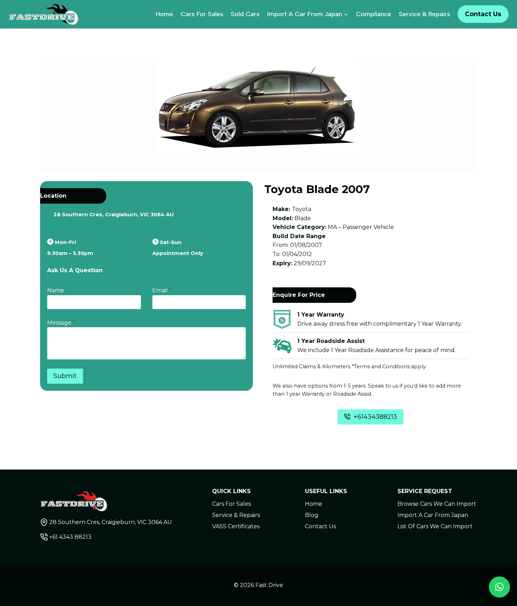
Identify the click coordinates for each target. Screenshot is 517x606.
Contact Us (483, 14)
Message (61, 322)
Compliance (373, 14)
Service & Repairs (424, 14)
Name (55, 290)
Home (164, 14)
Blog (311, 515)
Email (161, 290)
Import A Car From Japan (432, 515)
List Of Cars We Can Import (435, 526)
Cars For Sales (202, 14)
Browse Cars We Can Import (436, 503)
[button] (499, 587)
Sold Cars (245, 14)
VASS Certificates (236, 526)
